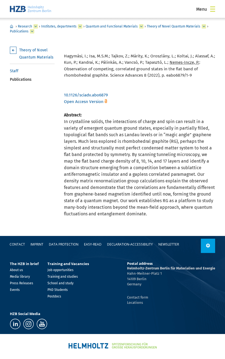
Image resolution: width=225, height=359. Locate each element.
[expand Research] (35, 26)
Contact (17, 244)
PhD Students (57, 290)
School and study (60, 283)
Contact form (137, 297)
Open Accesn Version (83, 101)
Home (11, 26)
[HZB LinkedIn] (15, 324)
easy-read (93, 244)
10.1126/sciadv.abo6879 (86, 95)
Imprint (36, 244)
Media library (20, 277)
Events (15, 290)
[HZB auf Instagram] (28, 324)
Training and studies (62, 277)
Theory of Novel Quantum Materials (173, 26)
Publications (19, 31)
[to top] (208, 246)
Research (25, 26)
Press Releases (21, 283)
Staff (14, 71)
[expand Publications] (32, 31)
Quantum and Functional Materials (112, 26)
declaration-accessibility (130, 244)
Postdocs (54, 296)
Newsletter (168, 244)
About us (16, 270)
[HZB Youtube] (41, 324)
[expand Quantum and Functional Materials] (141, 26)
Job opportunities (60, 270)
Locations (135, 302)
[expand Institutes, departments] (80, 26)
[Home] (30, 9)
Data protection (63, 244)
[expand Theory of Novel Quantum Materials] (204, 26)
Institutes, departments (59, 26)
